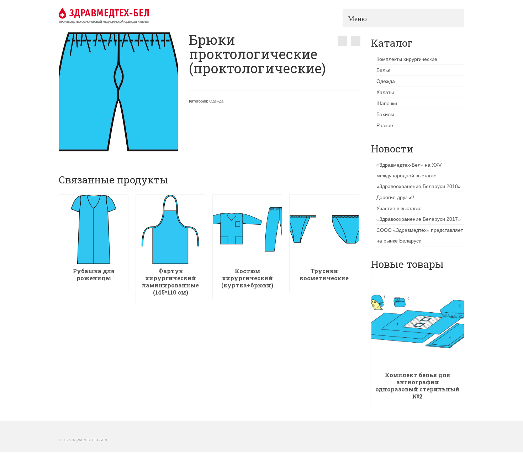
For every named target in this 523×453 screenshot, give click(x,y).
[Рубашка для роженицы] (355, 41)
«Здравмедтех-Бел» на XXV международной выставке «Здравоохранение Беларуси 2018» (418, 175)
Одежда (216, 101)
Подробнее (93, 286)
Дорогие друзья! (395, 197)
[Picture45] (118, 91)
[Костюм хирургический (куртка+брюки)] (342, 41)
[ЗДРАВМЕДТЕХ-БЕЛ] (123, 15)
